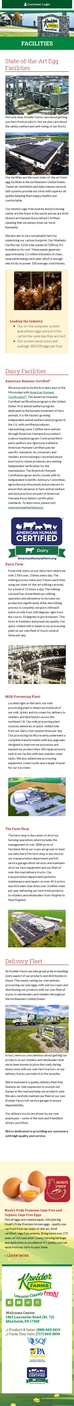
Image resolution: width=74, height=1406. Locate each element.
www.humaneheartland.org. (26, 507)
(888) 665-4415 (48, 1329)
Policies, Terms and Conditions (37, 1400)
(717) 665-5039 (48, 1334)
